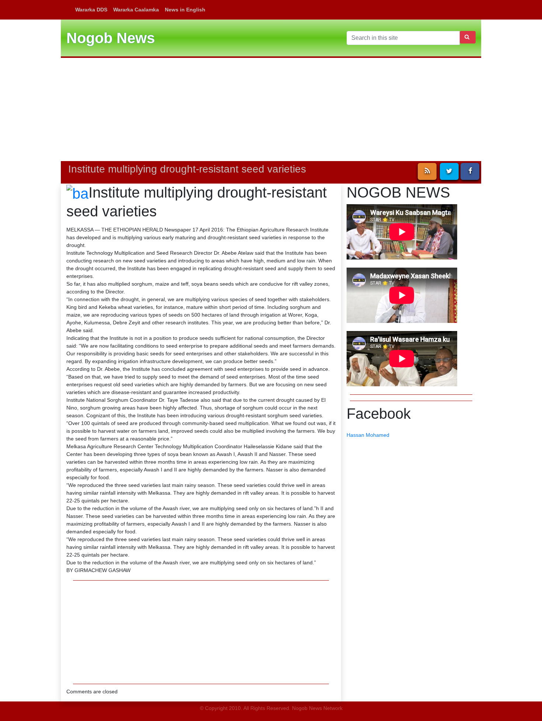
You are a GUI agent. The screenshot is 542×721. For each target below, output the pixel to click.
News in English (185, 10)
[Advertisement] (271, 109)
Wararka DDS (91, 10)
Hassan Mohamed (368, 435)
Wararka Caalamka (136, 10)
